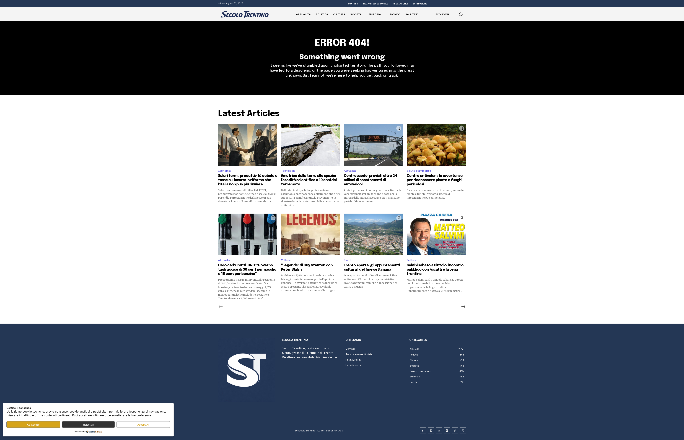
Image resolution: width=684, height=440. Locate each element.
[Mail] (439, 431)
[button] (461, 14)
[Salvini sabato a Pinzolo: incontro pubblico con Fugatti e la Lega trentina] (436, 234)
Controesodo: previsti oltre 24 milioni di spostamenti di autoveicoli (370, 180)
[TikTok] (455, 431)
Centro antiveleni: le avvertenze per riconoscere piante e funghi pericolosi (435, 180)
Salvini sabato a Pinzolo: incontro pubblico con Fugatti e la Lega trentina (435, 270)
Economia (224, 171)
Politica (411, 260)
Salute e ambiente (419, 171)
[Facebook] (423, 431)
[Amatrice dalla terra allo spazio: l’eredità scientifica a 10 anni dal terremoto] (310, 145)
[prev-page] (221, 306)
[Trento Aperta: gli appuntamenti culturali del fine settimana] (373, 234)
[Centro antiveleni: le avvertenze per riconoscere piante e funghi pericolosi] (436, 145)
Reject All (88, 424)
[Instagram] (431, 431)
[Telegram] (447, 431)
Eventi (348, 260)
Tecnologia (288, 171)
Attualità (350, 171)
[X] (463, 431)
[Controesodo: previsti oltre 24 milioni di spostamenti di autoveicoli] (373, 145)
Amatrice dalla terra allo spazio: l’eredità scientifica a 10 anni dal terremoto (309, 180)
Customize (33, 424)
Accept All (143, 424)
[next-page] (463, 306)
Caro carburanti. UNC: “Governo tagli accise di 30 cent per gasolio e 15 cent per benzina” (247, 270)
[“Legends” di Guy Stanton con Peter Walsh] (310, 234)
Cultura (286, 260)
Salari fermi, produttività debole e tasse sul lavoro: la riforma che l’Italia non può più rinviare (247, 180)
